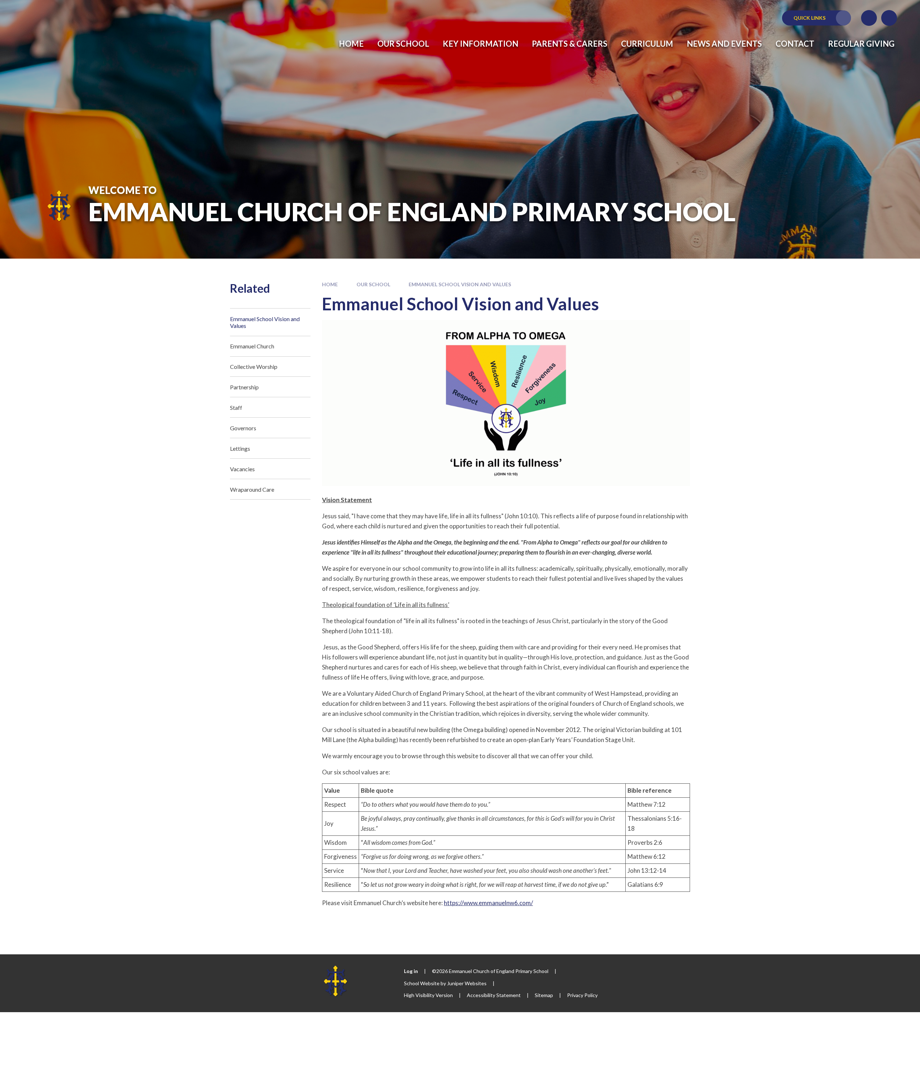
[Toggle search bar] (889, 18)
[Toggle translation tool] (869, 18)
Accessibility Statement (494, 995)
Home (330, 284)
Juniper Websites (467, 983)
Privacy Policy (582, 995)
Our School (373, 284)
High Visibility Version (428, 995)
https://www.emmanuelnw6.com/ (488, 903)
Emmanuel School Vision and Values (460, 284)
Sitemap (544, 995)
